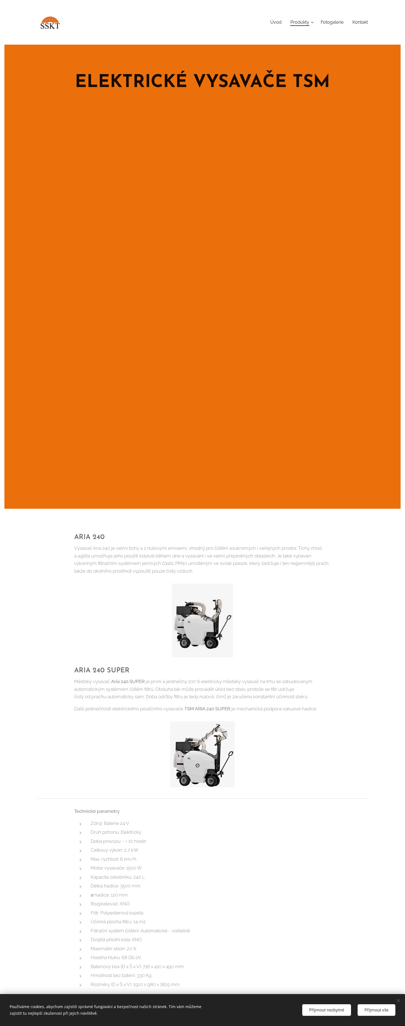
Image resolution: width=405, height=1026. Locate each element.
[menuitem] (277, 22)
